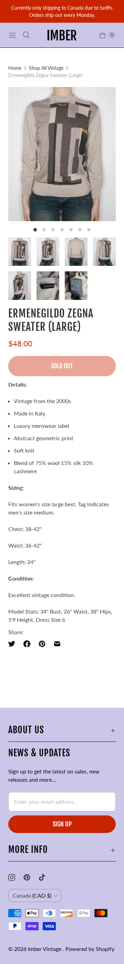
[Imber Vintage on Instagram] (15, 877)
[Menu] (12, 35)
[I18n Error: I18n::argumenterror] (19, 252)
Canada (32, 895)
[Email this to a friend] (57, 643)
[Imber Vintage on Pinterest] (31, 877)
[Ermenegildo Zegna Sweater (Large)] (62, 154)
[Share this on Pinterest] (42, 643)
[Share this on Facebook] (26, 643)
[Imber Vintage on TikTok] (46, 877)
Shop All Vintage (46, 68)
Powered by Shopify (89, 948)
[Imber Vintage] (62, 35)
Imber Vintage (45, 948)
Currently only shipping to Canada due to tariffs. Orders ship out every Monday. (62, 11)
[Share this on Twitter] (13, 643)
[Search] (26, 35)
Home (14, 68)
